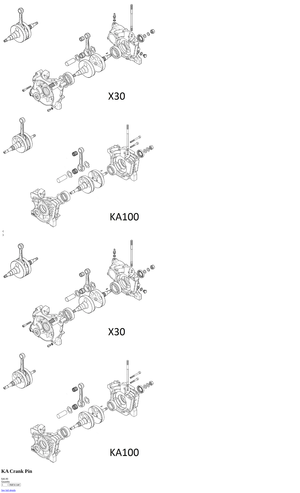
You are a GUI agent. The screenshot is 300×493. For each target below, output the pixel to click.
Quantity (5, 481)
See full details (8, 490)
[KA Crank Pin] (81, 115)
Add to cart (15, 485)
